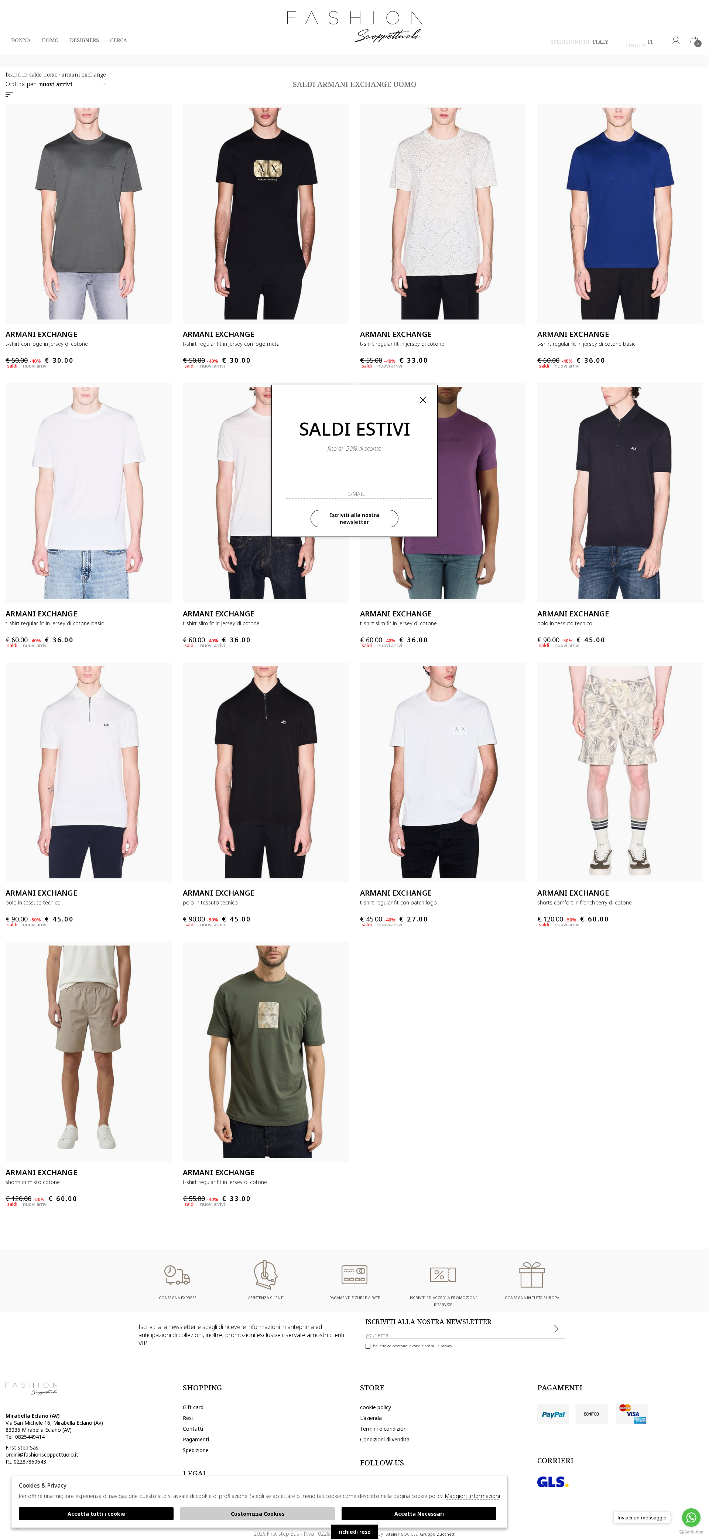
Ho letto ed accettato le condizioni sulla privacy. (413, 1345)
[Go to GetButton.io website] (691, 1531)
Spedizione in (579, 43)
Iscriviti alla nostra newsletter (354, 518)
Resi (188, 1417)
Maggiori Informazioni (472, 1495)
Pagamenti (196, 1439)
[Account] (675, 40)
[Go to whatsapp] (691, 1517)
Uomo (50, 40)
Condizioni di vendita (385, 1439)
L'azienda (371, 1417)
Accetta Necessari (419, 1513)
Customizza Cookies (258, 1513)
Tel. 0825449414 (25, 1436)
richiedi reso (355, 1531)
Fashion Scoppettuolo (354, 27)
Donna (21, 40)
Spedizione (196, 1450)
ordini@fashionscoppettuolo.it (42, 1454)
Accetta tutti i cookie (96, 1513)
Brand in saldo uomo (32, 74)
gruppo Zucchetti (438, 1534)
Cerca (118, 40)
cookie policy (375, 1407)
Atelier (393, 1534)
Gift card (193, 1407)
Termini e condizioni (384, 1428)
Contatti (193, 1428)
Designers (84, 40)
